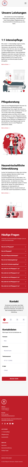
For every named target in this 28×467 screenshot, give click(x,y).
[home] (4, 3)
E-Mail (4, 366)
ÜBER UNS (3, 442)
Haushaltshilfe (4, 437)
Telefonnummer (6, 356)
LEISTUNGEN (4, 429)
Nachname (5, 346)
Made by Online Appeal (6, 457)
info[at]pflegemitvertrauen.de (8, 415)
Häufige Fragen (4, 450)
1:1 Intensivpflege (5, 431)
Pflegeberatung (5, 434)
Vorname (4, 336)
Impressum (4, 445)
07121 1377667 (5, 414)
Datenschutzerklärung (6, 447)
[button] (25, 3)
